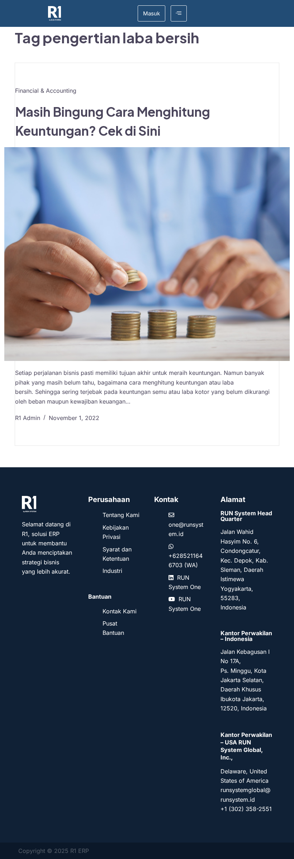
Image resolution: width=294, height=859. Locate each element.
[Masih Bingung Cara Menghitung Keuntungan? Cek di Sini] (147, 254)
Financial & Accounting (45, 90)
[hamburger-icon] (179, 13)
